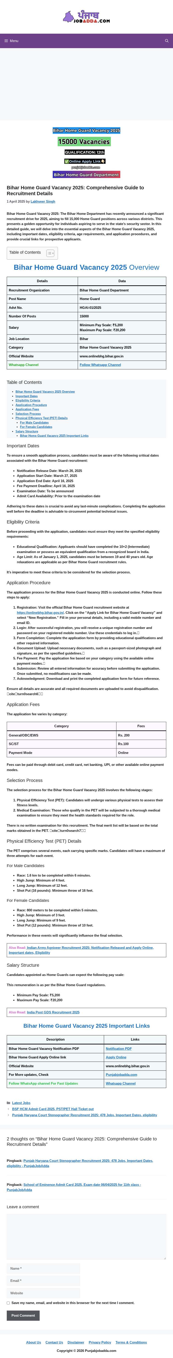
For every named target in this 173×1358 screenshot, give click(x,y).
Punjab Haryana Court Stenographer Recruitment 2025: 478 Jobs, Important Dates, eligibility (84, 1115)
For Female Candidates (36, 427)
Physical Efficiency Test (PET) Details (42, 418)
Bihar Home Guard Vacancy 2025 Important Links (54, 435)
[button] (167, 41)
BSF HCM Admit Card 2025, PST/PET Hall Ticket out (53, 1109)
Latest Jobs (21, 1103)
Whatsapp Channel (121, 1083)
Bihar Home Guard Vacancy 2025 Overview (45, 391)
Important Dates (27, 396)
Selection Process (28, 413)
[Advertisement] (86, 82)
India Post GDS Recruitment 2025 (53, 1012)
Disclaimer (76, 1342)
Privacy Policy (100, 1342)
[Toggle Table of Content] (48, 253)
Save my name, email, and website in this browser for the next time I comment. (72, 1303)
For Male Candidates (34, 422)
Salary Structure (27, 431)
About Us (33, 1342)
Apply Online (116, 1057)
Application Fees (27, 409)
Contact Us (54, 1342)
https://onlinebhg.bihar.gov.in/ (40, 613)
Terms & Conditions (131, 1342)
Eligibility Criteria (28, 400)
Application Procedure (31, 405)
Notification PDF (119, 1049)
